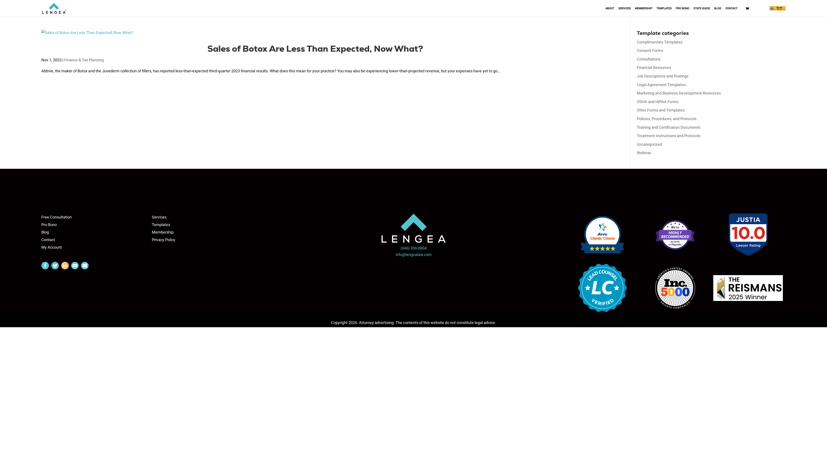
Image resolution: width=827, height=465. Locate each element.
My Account (51, 247)
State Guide (701, 8)
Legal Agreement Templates (661, 84)
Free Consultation (56, 217)
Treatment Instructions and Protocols (668, 135)
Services (624, 8)
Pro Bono (682, 8)
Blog (717, 8)
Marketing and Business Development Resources (679, 93)
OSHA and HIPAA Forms (657, 101)
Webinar (644, 152)
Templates (664, 8)
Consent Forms (650, 50)
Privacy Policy (163, 239)
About (609, 8)
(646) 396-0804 (414, 248)
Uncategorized (649, 144)
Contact (731, 8)
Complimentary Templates (659, 42)
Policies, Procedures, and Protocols (666, 118)
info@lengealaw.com (414, 254)
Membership (643, 8)
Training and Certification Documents (668, 127)
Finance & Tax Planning (84, 60)
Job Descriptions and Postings (663, 76)
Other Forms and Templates (661, 110)
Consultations (649, 59)
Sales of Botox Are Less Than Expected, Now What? (315, 48)
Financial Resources (654, 67)
